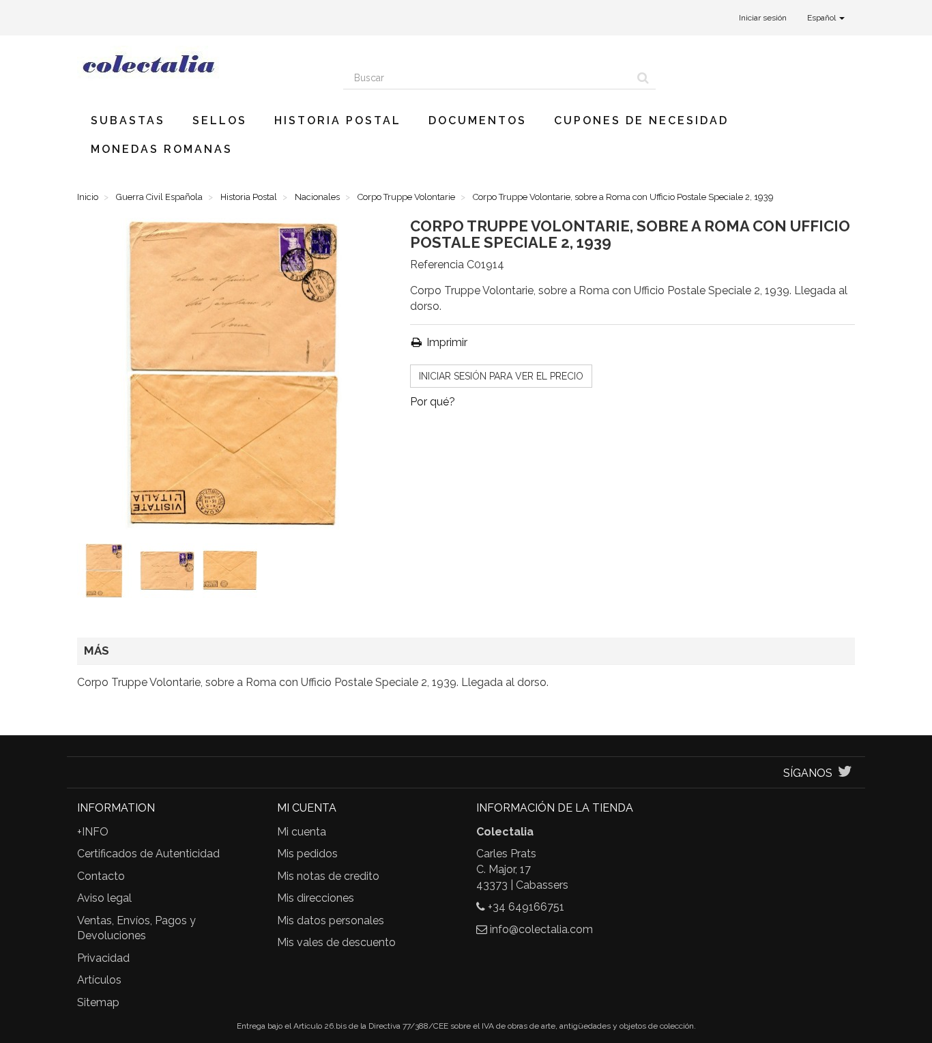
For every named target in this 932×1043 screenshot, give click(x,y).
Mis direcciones (315, 897)
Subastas (128, 120)
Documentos (477, 120)
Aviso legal (104, 897)
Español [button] (822, 18)
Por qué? (432, 401)
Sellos (219, 120)
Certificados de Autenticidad (148, 853)
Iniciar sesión (763, 18)
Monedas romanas (162, 149)
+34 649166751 (526, 906)
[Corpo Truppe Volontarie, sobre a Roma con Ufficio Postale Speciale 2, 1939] (107, 573)
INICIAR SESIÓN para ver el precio (501, 376)
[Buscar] (643, 77)
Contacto (101, 876)
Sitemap (98, 1002)
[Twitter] (845, 773)
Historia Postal (337, 120)
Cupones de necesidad (641, 120)
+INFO (92, 831)
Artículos (99, 979)
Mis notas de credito (328, 876)
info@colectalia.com (541, 929)
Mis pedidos (307, 853)
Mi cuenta (301, 831)
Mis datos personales (330, 920)
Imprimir (445, 342)
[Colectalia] (200, 63)
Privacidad (103, 958)
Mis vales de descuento (336, 942)
